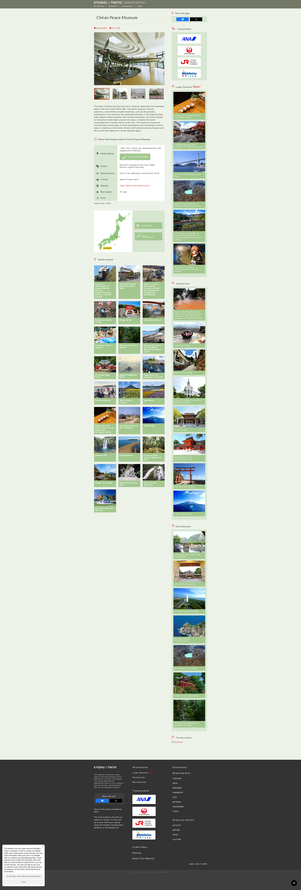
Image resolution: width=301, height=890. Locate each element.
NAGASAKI (177, 788)
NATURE (176, 830)
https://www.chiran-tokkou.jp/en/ (135, 185)
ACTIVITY (177, 825)
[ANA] (189, 42)
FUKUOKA (177, 778)
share (182, 19)
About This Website (143, 858)
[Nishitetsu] (189, 70)
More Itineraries (139, 782)
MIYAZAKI (177, 802)
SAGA (175, 783)
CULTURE (115, 28)
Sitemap (136, 852)
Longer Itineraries (142, 773)
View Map (146, 225)
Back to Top (294, 883)
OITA (175, 797)
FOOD (175, 835)
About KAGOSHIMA (137, 156)
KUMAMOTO (178, 793)
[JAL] (189, 47)
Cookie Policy (139, 847)
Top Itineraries (138, 777)
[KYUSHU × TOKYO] (120, 2)
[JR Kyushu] (189, 59)
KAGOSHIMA (101, 28)
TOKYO (176, 811)
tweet (196, 19)
